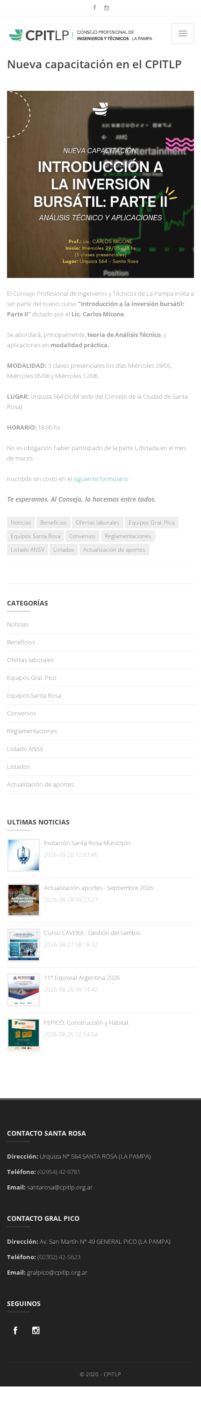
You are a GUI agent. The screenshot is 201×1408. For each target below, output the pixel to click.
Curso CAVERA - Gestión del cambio (92, 932)
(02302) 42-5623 (58, 1257)
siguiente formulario (101, 478)
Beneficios (53, 522)
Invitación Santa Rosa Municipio (87, 843)
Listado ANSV (27, 550)
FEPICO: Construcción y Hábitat (86, 1022)
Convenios (82, 536)
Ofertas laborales (98, 522)
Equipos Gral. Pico (152, 522)
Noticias (21, 522)
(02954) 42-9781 (58, 1171)
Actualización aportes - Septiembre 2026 (98, 887)
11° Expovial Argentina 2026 (82, 977)
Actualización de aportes (114, 550)
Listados (63, 550)
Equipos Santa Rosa (35, 536)
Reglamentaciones (128, 536)
